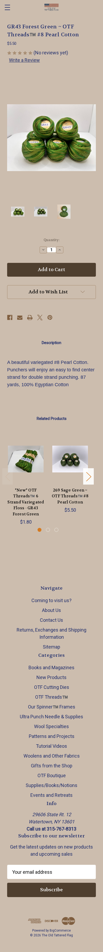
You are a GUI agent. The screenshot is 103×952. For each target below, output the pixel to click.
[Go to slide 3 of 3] (56, 530)
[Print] (29, 317)
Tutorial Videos (51, 746)
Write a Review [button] (24, 60)
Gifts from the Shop (51, 765)
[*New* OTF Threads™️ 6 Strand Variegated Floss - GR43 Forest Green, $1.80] (26, 459)
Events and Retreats (51, 795)
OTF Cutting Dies (51, 687)
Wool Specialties (51, 726)
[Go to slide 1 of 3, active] (39, 530)
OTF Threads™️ (51, 697)
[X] (40, 317)
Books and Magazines (51, 667)
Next (88, 476)
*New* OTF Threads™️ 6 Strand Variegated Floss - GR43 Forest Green (25, 502)
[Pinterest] (50, 317)
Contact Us (51, 620)
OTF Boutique (52, 775)
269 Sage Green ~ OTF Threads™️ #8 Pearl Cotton (70, 496)
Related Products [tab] (52, 418)
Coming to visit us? (51, 600)
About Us (51, 610)
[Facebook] (9, 317)
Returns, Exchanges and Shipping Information (51, 633)
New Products (51, 677)
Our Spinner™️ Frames (51, 707)
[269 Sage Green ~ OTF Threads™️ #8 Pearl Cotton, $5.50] (70, 459)
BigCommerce (60, 930)
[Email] (19, 317)
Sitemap (51, 647)
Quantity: (51, 240)
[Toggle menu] (7, 7)
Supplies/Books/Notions (51, 785)
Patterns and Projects (51, 736)
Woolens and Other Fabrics (52, 756)
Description (51, 342)
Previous (7, 476)
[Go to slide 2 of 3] (48, 530)
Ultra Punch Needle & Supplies (51, 716)
